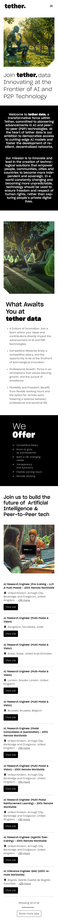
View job (11, 607)
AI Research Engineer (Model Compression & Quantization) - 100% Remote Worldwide (26, 732)
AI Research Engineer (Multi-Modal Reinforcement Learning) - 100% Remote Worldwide (28, 803)
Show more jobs (29, 913)
